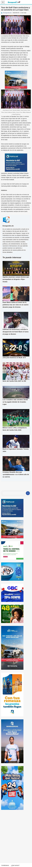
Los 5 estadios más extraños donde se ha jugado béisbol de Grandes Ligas (15, 402)
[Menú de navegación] (3, 2)
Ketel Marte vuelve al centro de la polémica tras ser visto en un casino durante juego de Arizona (15, 305)
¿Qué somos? (15, 865)
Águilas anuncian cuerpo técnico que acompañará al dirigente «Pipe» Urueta (16, 279)
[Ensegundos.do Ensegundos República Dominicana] (14, 2)
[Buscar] (28, 493)
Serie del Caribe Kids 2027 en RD (14, 381)
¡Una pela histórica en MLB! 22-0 (14, 357)
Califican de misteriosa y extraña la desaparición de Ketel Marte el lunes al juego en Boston (16, 332)
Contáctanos (5, 865)
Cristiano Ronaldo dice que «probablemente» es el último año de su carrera (16, 474)
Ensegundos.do (7, 12)
